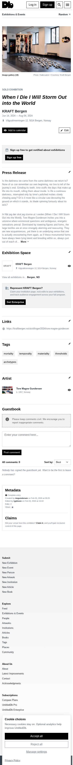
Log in (32, 4)
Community (8, 652)
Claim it (39, 523)
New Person (8, 572)
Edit (64, 130)
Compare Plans (10, 700)
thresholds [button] (61, 353)
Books (5, 637)
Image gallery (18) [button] (10, 75)
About (5, 668)
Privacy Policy (12, 760)
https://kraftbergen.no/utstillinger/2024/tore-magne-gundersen (38, 328)
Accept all (36, 736)
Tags (4, 642)
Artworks (6, 623)
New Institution (9, 582)
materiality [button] (43, 353)
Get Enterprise (15, 302)
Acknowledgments (11, 683)
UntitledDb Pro (9, 705)
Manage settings (36, 751)
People (5, 618)
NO (38, 277)
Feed (4, 608)
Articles (6, 632)
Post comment (12, 452)
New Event (7, 567)
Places (5, 647)
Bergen (31, 277)
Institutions (7, 628)
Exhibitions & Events (13, 14)
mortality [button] (8, 353)
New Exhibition (9, 563)
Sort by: (48, 462)
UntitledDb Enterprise (13, 710)
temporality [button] (25, 353)
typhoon (18, 501)
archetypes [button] (10, 361)
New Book (7, 592)
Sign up (47, 4)
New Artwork (8, 577)
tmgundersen (21, 498)
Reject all (37, 744)
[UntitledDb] (7, 4)
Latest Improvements (13, 673)
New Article (8, 587)
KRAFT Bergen (14, 111)
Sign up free (14, 157)
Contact (6, 678)
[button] (36, 49)
